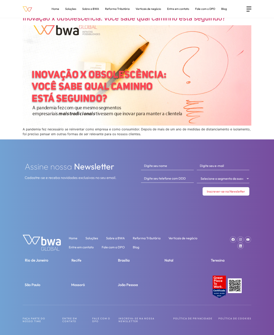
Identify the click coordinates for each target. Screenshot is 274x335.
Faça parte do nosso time (34, 320)
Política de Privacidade (192, 318)
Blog (224, 9)
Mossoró (78, 284)
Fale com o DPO (205, 9)
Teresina (217, 260)
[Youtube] (248, 239)
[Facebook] (233, 239)
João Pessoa (128, 284)
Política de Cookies (234, 318)
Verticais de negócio (148, 9)
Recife (76, 260)
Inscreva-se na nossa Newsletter (136, 320)
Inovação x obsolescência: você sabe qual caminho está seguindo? (124, 18)
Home (55, 9)
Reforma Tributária (117, 9)
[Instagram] (240, 239)
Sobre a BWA (90, 9)
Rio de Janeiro (36, 260)
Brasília (124, 260)
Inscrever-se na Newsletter (226, 191)
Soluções (70, 9)
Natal (168, 260)
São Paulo (32, 284)
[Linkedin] (240, 246)
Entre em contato (178, 9)
